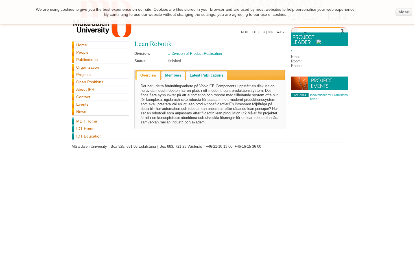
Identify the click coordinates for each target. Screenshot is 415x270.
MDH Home (86, 121)
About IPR (85, 89)
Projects (83, 74)
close (404, 12)
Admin (281, 32)
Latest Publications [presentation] (206, 75)
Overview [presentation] (148, 75)
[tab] (148, 75)
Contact (83, 97)
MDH (244, 32)
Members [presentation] (173, 75)
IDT (254, 32)
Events (82, 104)
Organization (87, 67)
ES (263, 32)
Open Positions (89, 82)
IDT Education (89, 136)
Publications (87, 59)
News (81, 111)
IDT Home (85, 128)
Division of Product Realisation (197, 53)
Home (81, 45)
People (82, 52)
